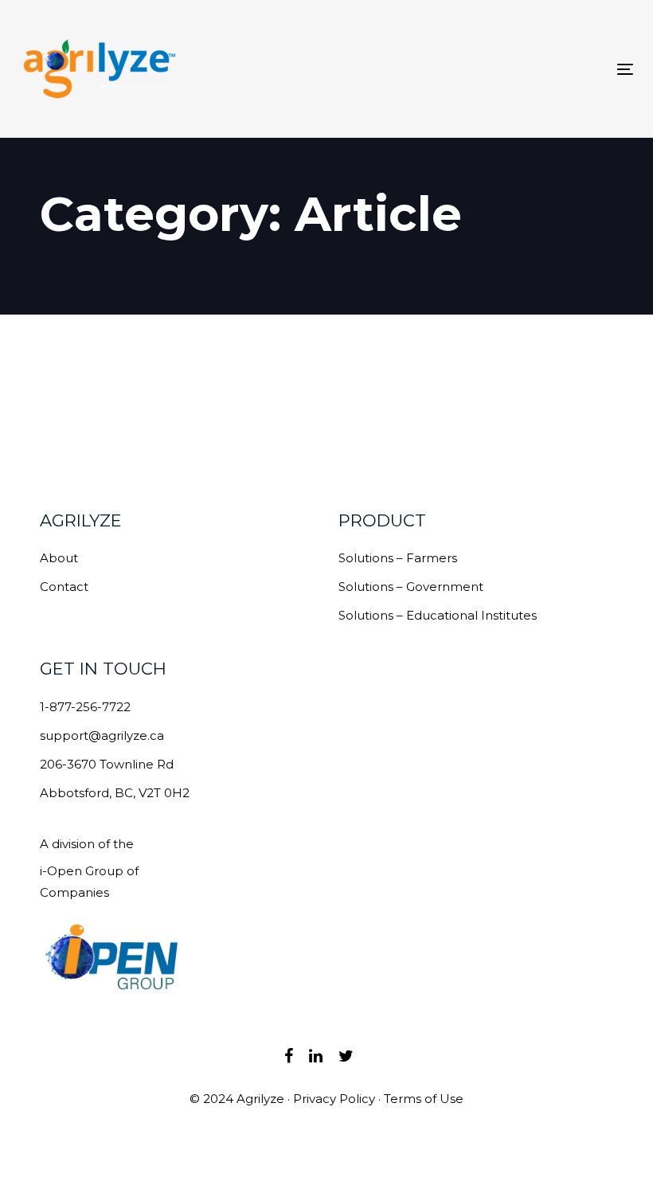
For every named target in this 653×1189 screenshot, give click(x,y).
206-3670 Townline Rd (107, 764)
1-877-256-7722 (85, 706)
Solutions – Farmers (397, 557)
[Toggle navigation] (530, 69)
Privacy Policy (334, 1098)
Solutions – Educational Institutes (437, 615)
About (59, 557)
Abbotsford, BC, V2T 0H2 (115, 792)
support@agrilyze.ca (102, 735)
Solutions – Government (410, 586)
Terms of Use (423, 1098)
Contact (64, 586)
